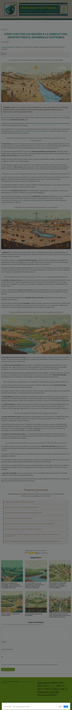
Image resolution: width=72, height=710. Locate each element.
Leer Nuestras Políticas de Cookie (21, 706)
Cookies (60, 706)
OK (65, 706)
